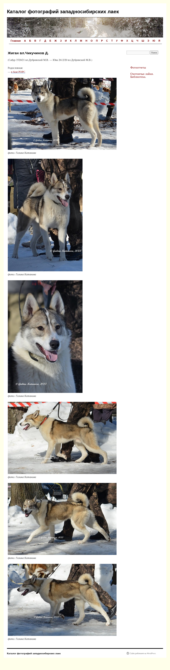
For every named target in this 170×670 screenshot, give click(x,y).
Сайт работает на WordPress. (143, 653)
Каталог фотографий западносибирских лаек (63, 11)
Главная (16, 40)
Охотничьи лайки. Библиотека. (142, 75)
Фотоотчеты (138, 67)
